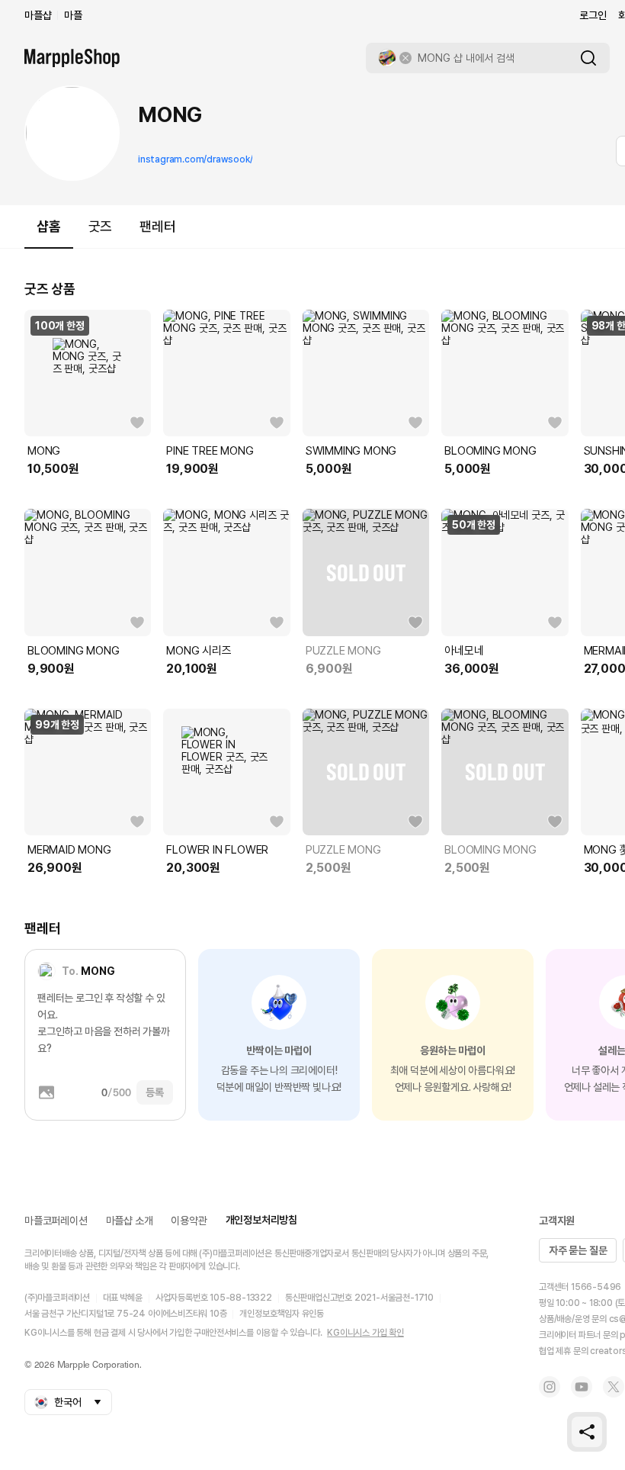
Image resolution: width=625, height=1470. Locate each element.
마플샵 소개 (129, 1220)
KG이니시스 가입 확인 (365, 1332)
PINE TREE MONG (209, 451)
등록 (155, 1092)
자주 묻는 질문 (578, 1250)
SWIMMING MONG (351, 451)
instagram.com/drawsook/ (195, 159)
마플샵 (37, 15)
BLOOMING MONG (490, 451)
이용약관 (189, 1220)
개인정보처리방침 (261, 1220)
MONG (43, 451)
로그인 (592, 15)
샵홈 (49, 226)
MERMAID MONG (69, 850)
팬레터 (157, 226)
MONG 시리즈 (198, 651)
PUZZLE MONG (343, 651)
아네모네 (463, 651)
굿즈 (100, 226)
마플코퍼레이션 (56, 1220)
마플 (73, 15)
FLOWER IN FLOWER (217, 850)
